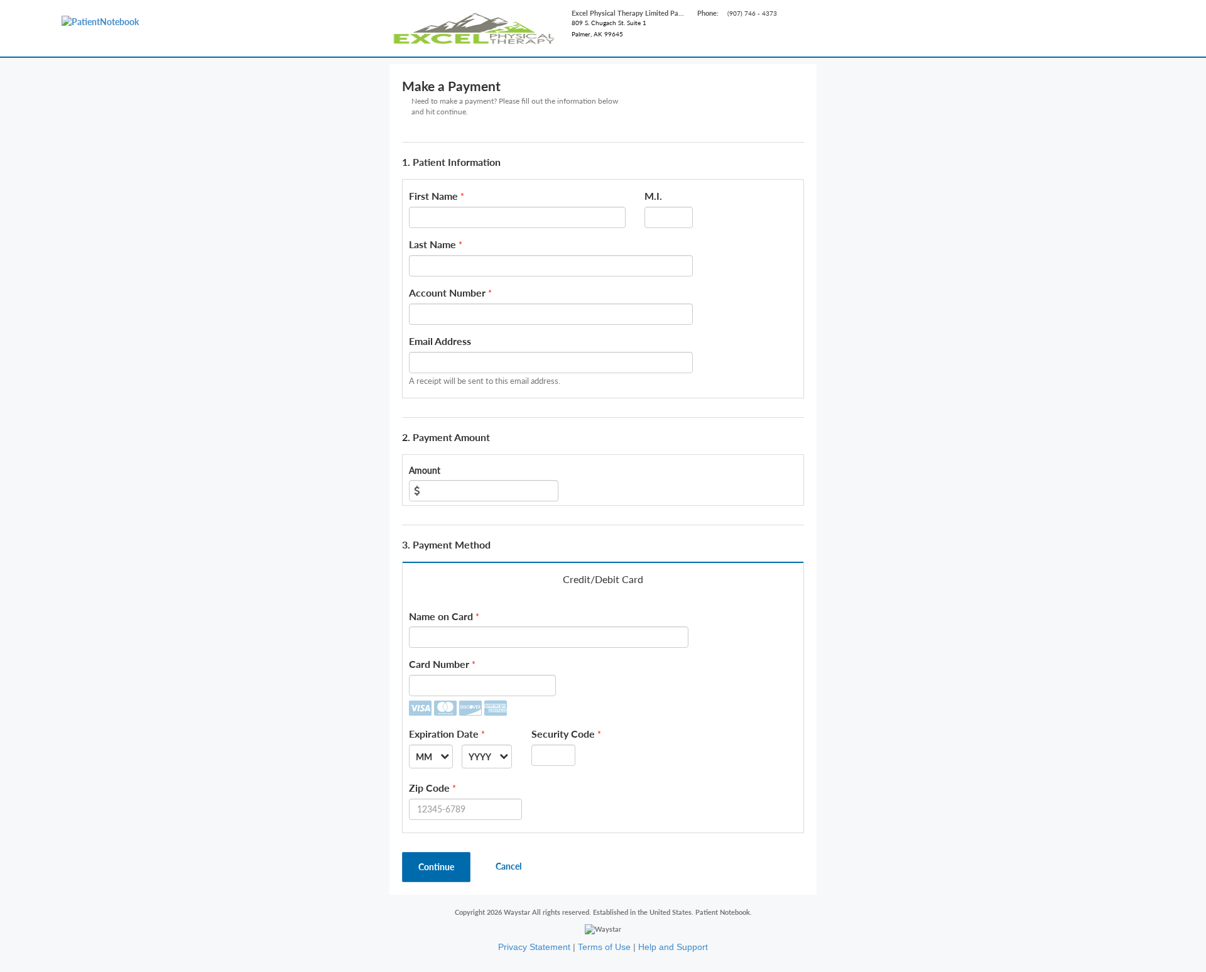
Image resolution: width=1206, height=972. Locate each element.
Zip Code (429, 788)
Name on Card (441, 616)
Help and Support (673, 947)
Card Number (439, 664)
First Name (433, 196)
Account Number (447, 292)
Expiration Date (444, 734)
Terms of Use (604, 947)
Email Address (440, 341)
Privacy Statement (534, 947)
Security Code (563, 734)
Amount (424, 470)
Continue (436, 866)
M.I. (653, 196)
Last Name (432, 244)
